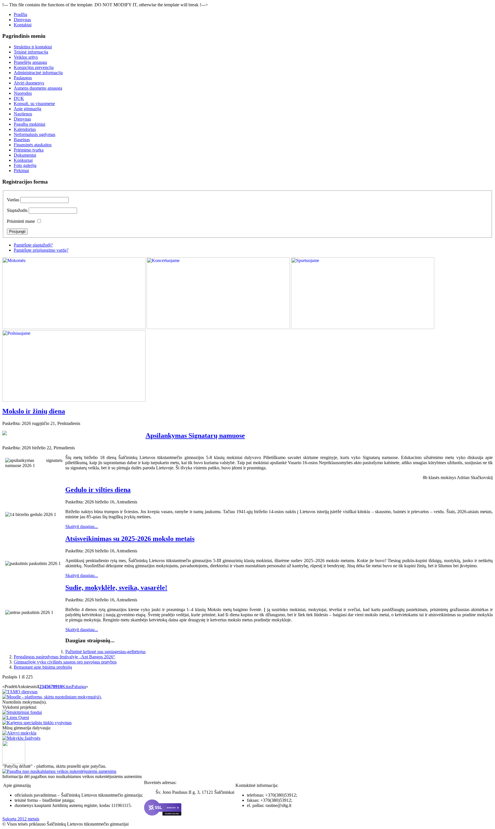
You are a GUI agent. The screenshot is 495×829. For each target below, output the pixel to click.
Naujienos (23, 113)
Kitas (67, 686)
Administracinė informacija (38, 72)
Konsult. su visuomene (34, 103)
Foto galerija (25, 165)
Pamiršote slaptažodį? (33, 245)
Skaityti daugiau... (81, 526)
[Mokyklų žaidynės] (21, 738)
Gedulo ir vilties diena (98, 489)
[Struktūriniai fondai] (22, 712)
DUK (19, 98)
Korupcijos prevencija (34, 67)
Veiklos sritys (26, 57)
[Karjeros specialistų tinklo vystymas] (37, 722)
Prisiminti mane (21, 221)
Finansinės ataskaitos (33, 144)
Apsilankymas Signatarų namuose (195, 435)
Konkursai (23, 160)
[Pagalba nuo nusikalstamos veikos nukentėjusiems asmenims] (59, 771)
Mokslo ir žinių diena (33, 411)
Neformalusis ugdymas (34, 134)
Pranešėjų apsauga (30, 62)
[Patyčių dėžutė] (13, 762)
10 (60, 686)
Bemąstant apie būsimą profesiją (43, 667)
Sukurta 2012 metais (20, 818)
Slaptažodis (17, 210)
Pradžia (20, 14)
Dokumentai (25, 155)
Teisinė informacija (31, 52)
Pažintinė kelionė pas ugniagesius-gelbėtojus (105, 651)
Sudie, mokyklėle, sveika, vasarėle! (116, 587)
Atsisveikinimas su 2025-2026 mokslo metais (130, 538)
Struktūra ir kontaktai (33, 46)
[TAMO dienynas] (20, 691)
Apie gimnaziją (27, 108)
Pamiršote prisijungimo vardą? (41, 250)
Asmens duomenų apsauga (38, 88)
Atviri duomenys (29, 82)
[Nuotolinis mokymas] (52, 696)
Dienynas (22, 19)
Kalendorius (25, 129)
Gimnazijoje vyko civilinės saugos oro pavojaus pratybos (65, 661)
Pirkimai (21, 170)
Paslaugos (23, 77)
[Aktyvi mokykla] (19, 732)
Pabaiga (79, 686)
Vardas (13, 199)
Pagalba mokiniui (29, 124)
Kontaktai (23, 24)
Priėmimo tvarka (29, 149)
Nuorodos (23, 93)
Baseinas (22, 139)
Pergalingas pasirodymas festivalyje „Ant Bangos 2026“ (64, 656)
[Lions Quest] (15, 717)
